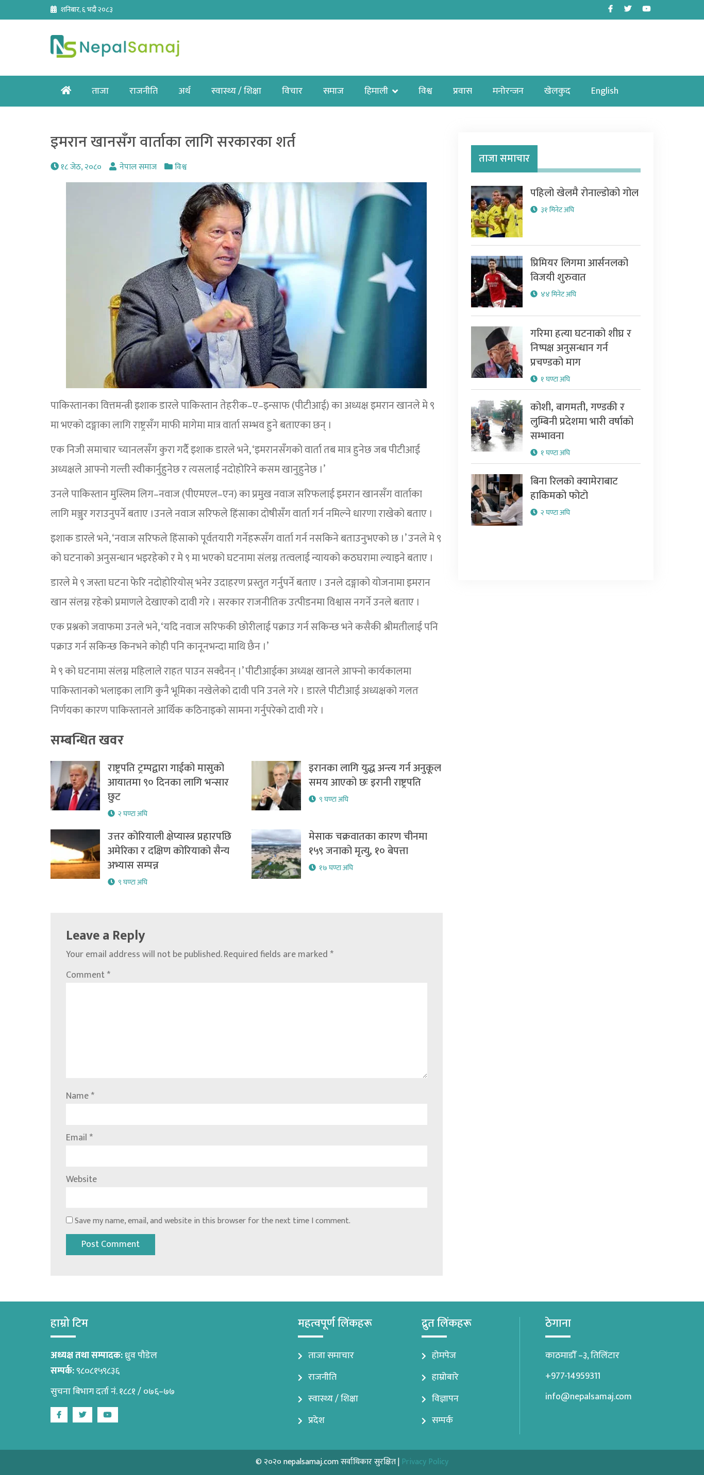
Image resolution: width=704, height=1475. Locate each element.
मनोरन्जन (508, 91)
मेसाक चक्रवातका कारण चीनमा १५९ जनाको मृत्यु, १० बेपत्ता (368, 844)
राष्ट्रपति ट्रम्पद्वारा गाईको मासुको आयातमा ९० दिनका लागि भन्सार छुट (168, 782)
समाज (333, 91)
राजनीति (143, 91)
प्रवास (462, 91)
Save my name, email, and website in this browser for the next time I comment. (212, 1221)
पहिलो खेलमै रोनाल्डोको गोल (584, 193)
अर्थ (184, 91)
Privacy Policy (424, 1462)
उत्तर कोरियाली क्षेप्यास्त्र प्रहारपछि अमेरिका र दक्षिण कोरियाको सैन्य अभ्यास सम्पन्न (169, 851)
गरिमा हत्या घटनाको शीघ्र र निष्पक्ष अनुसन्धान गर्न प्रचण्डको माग (580, 348)
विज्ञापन (445, 1399)
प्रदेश (316, 1420)
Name (80, 1096)
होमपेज (444, 1355)
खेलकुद (557, 91)
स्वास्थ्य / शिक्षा (236, 91)
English (604, 91)
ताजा (100, 91)
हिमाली (376, 91)
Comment (88, 975)
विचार (292, 91)
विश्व (425, 91)
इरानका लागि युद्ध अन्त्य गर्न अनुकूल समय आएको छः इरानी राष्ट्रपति (375, 775)
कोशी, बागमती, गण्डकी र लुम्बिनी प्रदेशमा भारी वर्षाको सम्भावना (581, 421)
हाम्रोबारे (445, 1377)
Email (79, 1138)
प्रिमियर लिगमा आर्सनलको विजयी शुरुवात (579, 270)
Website (81, 1179)
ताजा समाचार (331, 1355)
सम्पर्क (442, 1420)
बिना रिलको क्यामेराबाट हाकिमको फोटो (574, 489)
